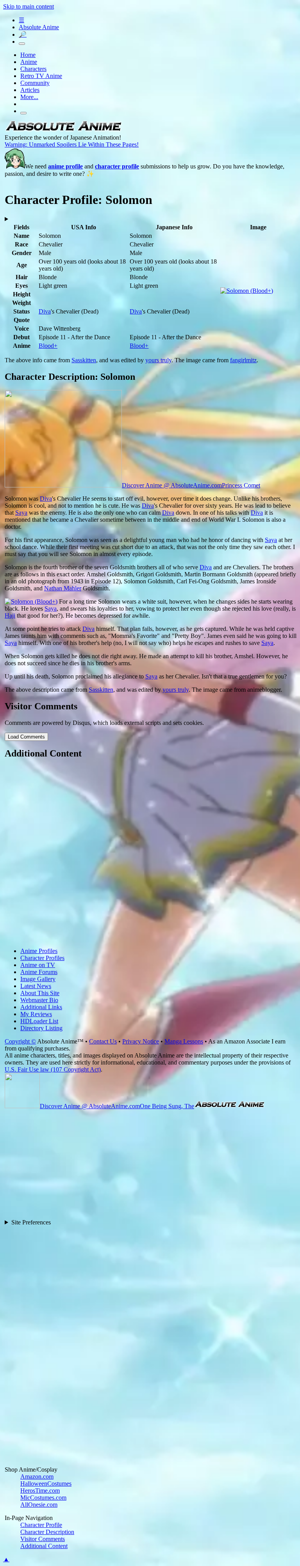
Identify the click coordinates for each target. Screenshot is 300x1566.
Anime (28, 61)
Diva (45, 311)
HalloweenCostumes (45, 1483)
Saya (21, 512)
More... (29, 97)
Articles (29, 90)
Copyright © (20, 1041)
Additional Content (44, 1546)
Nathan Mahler (62, 588)
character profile (117, 166)
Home (28, 54)
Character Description (47, 1532)
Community (35, 83)
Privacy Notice (140, 1041)
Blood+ (48, 345)
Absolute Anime (39, 27)
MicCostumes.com (43, 1497)
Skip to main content (28, 6)
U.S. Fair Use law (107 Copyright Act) (53, 1069)
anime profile (65, 166)
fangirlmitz (243, 360)
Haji (10, 615)
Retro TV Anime (41, 76)
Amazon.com (37, 1476)
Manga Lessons (183, 1041)
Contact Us (103, 1041)
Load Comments (26, 737)
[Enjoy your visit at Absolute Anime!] (63, 130)
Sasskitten (83, 360)
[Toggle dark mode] (22, 44)
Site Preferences (31, 1222)
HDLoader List (39, 1021)
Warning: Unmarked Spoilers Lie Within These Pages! (72, 144)
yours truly (158, 360)
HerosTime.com (40, 1490)
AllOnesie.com (38, 1504)
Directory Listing (41, 1028)
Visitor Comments (42, 1539)
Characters (33, 69)
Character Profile (41, 1525)
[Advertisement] (151, 854)
